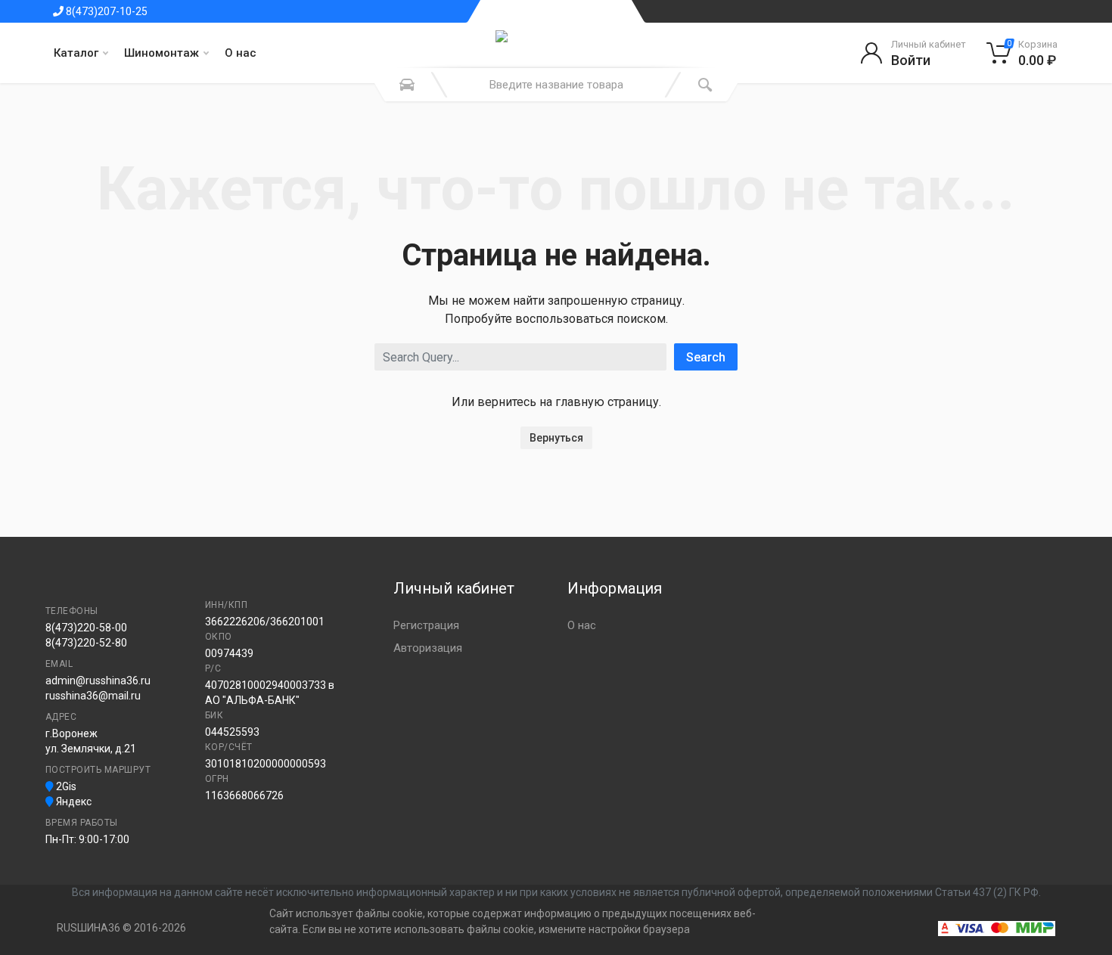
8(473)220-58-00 (86, 628)
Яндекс (73, 801)
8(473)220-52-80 (86, 643)
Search (705, 357)
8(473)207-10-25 (106, 11)
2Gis (65, 786)
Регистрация (426, 625)
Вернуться (556, 438)
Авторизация (427, 648)
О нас (240, 53)
